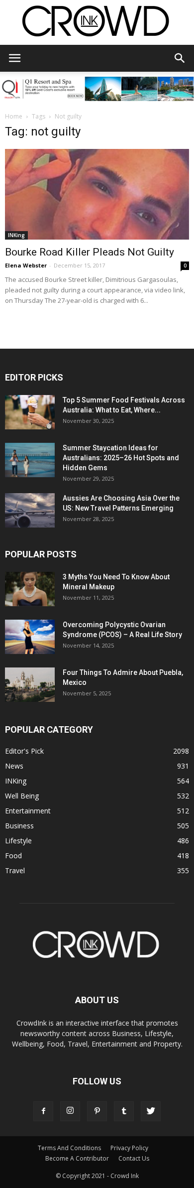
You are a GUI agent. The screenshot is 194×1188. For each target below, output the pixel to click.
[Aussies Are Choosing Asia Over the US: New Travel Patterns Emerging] (30, 510)
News (14, 766)
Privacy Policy (129, 1148)
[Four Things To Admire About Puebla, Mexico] (30, 684)
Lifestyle (18, 840)
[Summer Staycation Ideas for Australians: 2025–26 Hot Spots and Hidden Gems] (30, 460)
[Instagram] (70, 1111)
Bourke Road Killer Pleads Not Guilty (89, 252)
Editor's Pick (24, 751)
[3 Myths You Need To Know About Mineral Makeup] (30, 589)
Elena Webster (26, 265)
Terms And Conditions (69, 1148)
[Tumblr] (124, 1111)
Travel (15, 870)
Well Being (22, 795)
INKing (16, 235)
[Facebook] (43, 1111)
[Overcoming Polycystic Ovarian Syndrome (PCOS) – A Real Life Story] (30, 637)
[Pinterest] (97, 1111)
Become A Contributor (77, 1158)
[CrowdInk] (97, 23)
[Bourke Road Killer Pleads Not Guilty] (97, 194)
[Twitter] (151, 1111)
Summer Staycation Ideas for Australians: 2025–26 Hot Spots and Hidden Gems (121, 458)
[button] (180, 58)
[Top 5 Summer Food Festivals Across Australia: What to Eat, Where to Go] (30, 412)
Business (19, 825)
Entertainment (28, 810)
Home (13, 116)
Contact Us (133, 1158)
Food (13, 855)
